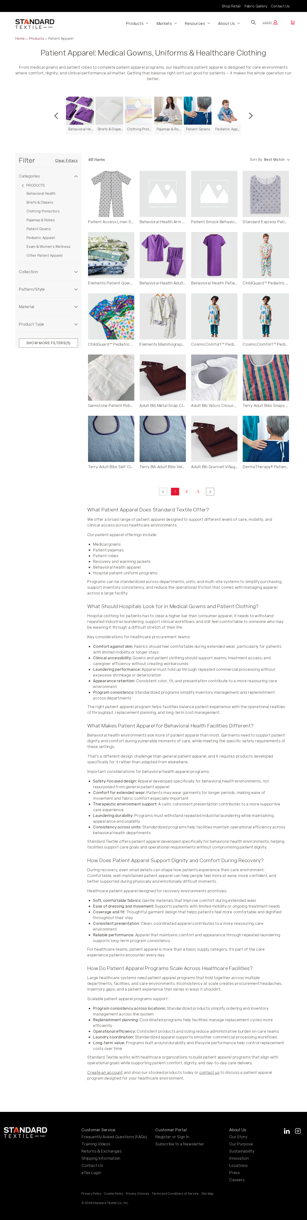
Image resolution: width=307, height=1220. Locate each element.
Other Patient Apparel (45, 255)
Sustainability (242, 1150)
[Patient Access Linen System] (111, 194)
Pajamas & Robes (41, 220)
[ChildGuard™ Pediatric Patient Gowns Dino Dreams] (111, 316)
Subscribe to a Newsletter (179, 1143)
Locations (238, 1165)
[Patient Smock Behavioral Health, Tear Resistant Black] (214, 194)
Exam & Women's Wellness (48, 246)
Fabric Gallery (256, 6)
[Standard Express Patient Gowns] (266, 194)
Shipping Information (101, 1158)
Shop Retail (231, 6)
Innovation (239, 1158)
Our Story (238, 1136)
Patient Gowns (39, 229)
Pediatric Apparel (41, 237)
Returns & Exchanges (102, 1150)
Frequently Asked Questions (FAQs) (114, 1136)
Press (234, 1172)
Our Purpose (241, 1143)
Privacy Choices (137, 1193)
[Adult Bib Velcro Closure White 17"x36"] (214, 378)
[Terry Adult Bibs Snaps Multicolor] (266, 378)
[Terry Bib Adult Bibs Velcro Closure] (163, 439)
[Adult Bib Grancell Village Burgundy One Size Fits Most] (214, 439)
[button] (270, 22)
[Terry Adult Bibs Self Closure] (111, 439)
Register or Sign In (172, 1136)
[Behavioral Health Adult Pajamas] (163, 255)
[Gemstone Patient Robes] (111, 378)
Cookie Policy (113, 1193)
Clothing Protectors (43, 211)
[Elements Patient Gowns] (111, 255)
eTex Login (91, 1172)
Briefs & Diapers (40, 202)
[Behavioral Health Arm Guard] (163, 194)
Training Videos (96, 1143)
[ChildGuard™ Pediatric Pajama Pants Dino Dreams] (266, 255)
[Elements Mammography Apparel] (163, 316)
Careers (237, 1179)
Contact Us (280, 6)
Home (20, 38)
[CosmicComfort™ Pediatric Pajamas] (214, 316)
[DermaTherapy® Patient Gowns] (266, 439)
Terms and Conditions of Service (175, 1193)
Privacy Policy (91, 1193)
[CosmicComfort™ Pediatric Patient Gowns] (266, 316)
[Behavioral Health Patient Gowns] (214, 255)
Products (36, 38)
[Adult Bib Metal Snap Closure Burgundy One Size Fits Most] (163, 378)
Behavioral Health (41, 193)
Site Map (207, 1193)
